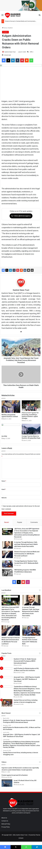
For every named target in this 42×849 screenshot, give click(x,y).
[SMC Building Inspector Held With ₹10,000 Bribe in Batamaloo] (7, 572)
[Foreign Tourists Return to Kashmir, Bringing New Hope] (31, 429)
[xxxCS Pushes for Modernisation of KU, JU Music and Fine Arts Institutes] (7, 671)
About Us (4, 818)
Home (5, 28)
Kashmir (10, 28)
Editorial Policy (5, 824)
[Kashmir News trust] (13, 15)
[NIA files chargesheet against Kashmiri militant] (11, 406)
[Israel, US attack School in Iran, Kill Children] (7, 783)
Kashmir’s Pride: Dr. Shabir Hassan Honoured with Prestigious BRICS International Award (25, 661)
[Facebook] (3, 270)
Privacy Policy (5, 827)
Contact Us (4, 821)
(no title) (4, 436)
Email (4, 489)
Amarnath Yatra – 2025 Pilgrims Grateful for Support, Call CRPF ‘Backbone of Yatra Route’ (27, 679)
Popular (19, 522)
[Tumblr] (14, 270)
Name (4, 481)
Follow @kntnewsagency (21, 216)
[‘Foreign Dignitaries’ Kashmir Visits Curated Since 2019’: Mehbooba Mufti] (7, 563)
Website (4, 497)
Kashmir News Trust (10, 52)
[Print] (32, 270)
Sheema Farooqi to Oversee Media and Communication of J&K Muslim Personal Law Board (26, 554)
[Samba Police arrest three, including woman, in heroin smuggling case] (7, 703)
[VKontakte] (24, 270)
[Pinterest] (17, 270)
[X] (6, 270)
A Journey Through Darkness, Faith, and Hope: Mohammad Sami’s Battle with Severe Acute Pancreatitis (26, 544)
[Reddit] (21, 270)
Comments (34, 522)
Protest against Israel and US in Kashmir (15, 775)
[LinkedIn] (10, 270)
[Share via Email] (28, 270)
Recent (6, 522)
